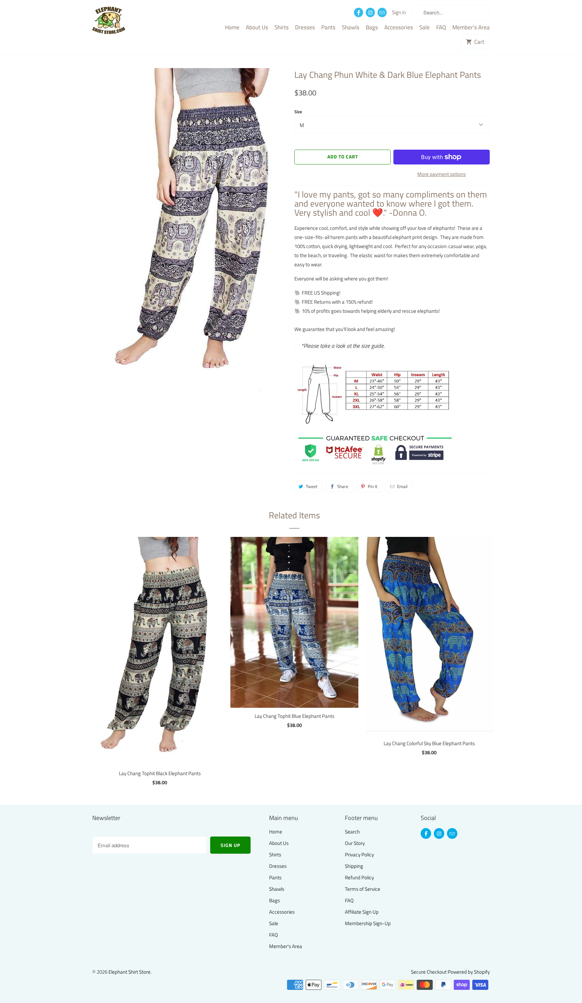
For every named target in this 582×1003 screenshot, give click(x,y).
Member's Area (471, 28)
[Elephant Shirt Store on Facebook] (358, 12)
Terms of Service (362, 889)
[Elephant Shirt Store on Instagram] (370, 12)
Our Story (355, 843)
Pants (328, 28)
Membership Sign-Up (368, 923)
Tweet (312, 486)
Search (352, 831)
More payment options (441, 174)
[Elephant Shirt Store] (122, 21)
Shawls (350, 28)
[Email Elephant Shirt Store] (382, 12)
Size (298, 111)
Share (342, 486)
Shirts (281, 28)
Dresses (305, 28)
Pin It (373, 486)
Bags (372, 28)
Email (402, 486)
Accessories (398, 28)
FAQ (441, 28)
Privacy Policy (359, 854)
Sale (424, 28)
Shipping (354, 866)
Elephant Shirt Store (129, 972)
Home (232, 28)
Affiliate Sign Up (362, 912)
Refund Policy (359, 877)
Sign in (399, 12)
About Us (257, 28)
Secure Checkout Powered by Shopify (450, 972)
